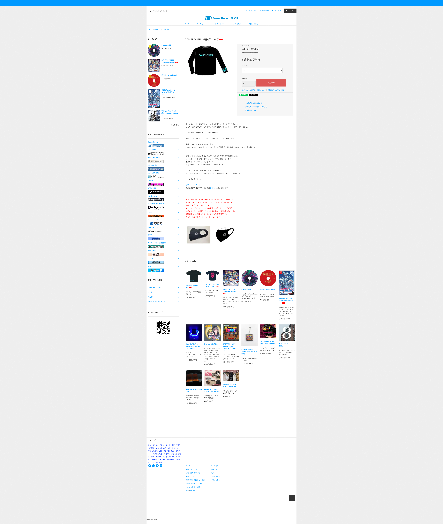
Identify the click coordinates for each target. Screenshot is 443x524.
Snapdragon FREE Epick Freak (194, 390)
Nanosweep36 (166, 45)
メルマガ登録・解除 (193, 487)
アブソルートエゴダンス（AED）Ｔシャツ (212, 285)
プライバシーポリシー (194, 483)
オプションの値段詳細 (249, 90)
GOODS (156, 29)
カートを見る (215, 476)
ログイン (277, 10)
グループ (218, 24)
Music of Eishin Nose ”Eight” (285, 345)
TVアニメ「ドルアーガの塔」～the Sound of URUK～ (170, 113)
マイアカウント (216, 466)
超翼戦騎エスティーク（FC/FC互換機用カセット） (169, 92)
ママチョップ (166, 29)
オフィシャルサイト (193, 185)
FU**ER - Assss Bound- (169, 75)
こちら (212, 188)
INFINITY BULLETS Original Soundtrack (168, 61)
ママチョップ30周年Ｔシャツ (193, 286)
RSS (187, 490)
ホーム (187, 24)
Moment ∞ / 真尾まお (211, 344)
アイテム (291, 10)
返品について (261, 90)
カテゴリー (201, 24)
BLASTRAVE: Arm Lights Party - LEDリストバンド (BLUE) (194, 346)
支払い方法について (193, 469)
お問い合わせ (253, 24)
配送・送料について (193, 473)
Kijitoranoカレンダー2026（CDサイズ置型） (211, 390)
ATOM (192, 490)
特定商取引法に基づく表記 (276, 90)
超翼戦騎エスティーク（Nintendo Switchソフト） (286, 301)
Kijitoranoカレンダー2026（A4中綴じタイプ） (231, 385)
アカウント (252, 10)
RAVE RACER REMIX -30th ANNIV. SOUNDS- (267, 343)
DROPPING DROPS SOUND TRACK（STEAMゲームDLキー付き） (230, 347)
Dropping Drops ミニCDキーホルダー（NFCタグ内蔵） (249, 352)
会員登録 (265, 10)
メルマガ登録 (236, 24)
